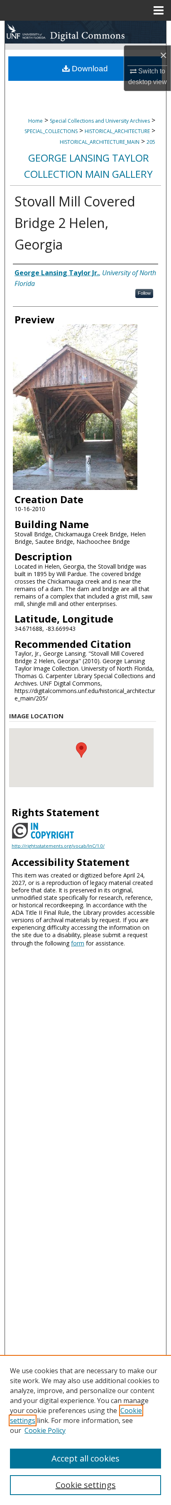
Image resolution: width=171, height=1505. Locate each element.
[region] (85, 1430)
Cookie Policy (45, 1430)
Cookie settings (86, 1484)
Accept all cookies (85, 1458)
